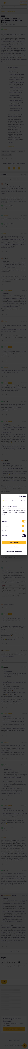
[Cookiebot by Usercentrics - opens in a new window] (19, 496)
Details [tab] (14, 500)
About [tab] (23, 500)
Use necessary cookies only (14, 551)
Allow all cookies (14, 542)
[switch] (24, 526)
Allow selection (14, 547)
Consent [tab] (5, 500)
